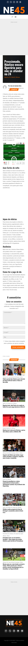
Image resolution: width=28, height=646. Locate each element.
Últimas (18, 77)
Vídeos (8, 535)
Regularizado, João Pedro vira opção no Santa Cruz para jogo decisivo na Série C (14, 406)
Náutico (6, 77)
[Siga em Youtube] (17, 2)
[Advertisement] (14, 37)
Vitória (21, 377)
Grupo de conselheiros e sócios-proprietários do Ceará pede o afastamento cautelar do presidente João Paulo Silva (14, 483)
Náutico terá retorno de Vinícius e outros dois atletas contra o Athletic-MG (14, 431)
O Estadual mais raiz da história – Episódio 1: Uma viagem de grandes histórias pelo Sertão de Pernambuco (13, 539)
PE (10, 77)
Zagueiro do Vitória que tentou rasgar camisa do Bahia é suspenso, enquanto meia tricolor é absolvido (13, 456)
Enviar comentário (18, 347)
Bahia (9, 453)
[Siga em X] (11, 2)
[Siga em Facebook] (8, 2)
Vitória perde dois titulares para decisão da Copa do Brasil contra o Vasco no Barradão (14, 380)
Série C (4, 403)
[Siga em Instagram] (14, 2)
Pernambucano (6, 533)
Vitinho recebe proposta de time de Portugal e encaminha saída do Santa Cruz (13, 510)
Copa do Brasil (11, 377)
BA (7, 377)
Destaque (17, 377)
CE (6, 479)
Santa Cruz (10, 403)
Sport (22, 533)
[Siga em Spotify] (20, 2)
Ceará (4, 479)
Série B (13, 77)
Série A (17, 453)
